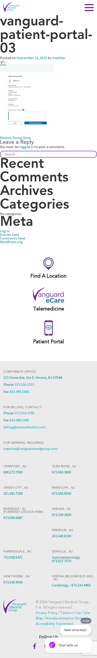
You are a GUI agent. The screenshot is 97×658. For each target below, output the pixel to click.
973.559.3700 (24, 413)
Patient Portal (48, 342)
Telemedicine (48, 309)
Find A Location (48, 276)
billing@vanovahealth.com (24, 427)
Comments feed (12, 238)
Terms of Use (70, 613)
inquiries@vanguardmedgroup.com (30, 448)
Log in (4, 231)
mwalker (58, 57)
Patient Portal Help (15, 137)
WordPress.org (11, 242)
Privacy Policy (47, 613)
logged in (26, 146)
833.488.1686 (19, 391)
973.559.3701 (24, 384)
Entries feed (9, 234)
